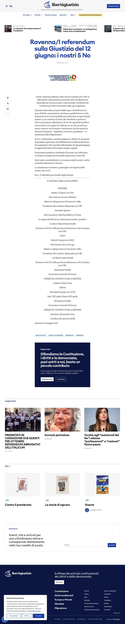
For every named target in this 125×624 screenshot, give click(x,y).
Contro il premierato (18, 505)
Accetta (38, 616)
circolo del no (41, 335)
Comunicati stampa (91, 603)
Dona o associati (110, 591)
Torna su (115, 613)
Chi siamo (26, 15)
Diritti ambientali (64, 595)
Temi (72, 15)
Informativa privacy (69, 619)
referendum (70, 335)
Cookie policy (81, 619)
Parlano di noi (89, 606)
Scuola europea (51, 15)
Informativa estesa (34, 611)
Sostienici (61, 379)
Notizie (37, 15)
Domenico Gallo (96, 510)
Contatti (107, 609)
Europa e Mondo (63, 600)
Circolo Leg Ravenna (56, 335)
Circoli (86, 591)
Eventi (86, 594)
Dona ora (59, 582)
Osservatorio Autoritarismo (90, 15)
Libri (7, 466)
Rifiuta (27, 616)
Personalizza (13, 616)
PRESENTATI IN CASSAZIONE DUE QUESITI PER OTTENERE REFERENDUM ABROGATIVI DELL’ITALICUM (22, 441)
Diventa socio (113, 6)
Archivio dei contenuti (91, 609)
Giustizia (59, 604)
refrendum (79, 335)
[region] (25, 607)
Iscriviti (112, 545)
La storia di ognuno (57, 505)
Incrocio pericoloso (57, 435)
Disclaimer (58, 619)
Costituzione (62, 591)
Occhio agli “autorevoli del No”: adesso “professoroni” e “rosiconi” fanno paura (102, 440)
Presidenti (107, 600)
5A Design (113, 619)
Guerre (89, 505)
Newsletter (108, 606)
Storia (106, 597)
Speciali (63, 15)
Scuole (106, 603)
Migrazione (61, 608)
